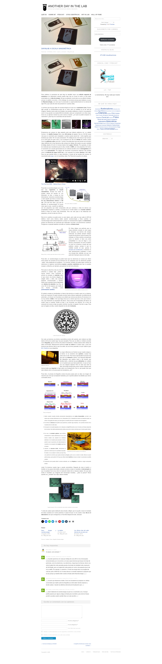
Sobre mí (52, 14)
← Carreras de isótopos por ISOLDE (48, 643)
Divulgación (105, 115)
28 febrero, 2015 (51, 51)
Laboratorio (102, 121)
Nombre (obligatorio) (73, 620)
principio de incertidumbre (76, 249)
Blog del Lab (71, 51)
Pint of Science (110, 123)
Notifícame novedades (107, 39)
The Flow (43, 184)
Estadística (99, 117)
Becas (103, 111)
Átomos (116, 129)
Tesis (102, 129)
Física (51, 539)
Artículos (96, 111)
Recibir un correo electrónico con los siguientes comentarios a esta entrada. (62, 631)
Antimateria (115, 109)
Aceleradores (107, 108)
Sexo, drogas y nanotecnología (48, 531)
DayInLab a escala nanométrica (56, 48)
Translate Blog (96, 651)
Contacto (88, 651)
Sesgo (118, 127)
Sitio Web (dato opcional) (74, 628)
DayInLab (43, 51)
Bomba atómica (108, 111)
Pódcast (60, 14)
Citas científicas (72, 14)
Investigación (114, 119)
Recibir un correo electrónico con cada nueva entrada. (57, 635)
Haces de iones (102, 119)
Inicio (82, 651)
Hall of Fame (96, 14)
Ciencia (102, 112)
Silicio (98, 129)
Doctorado (111, 115)
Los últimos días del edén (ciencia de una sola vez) (81, 531)
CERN (96, 113)
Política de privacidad (116, 651)
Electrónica (116, 115)
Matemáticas (111, 121)
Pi (106, 123)
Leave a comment (61, 51)
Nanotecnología (60, 539)
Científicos (109, 113)
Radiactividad (115, 125)
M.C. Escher (44, 348)
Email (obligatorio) (73, 624)
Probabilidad (117, 123)
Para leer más (105, 651)
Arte (119, 109)
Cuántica (47, 539)
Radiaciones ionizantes (100, 125)
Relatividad (101, 127)
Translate (112, 24)
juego (52, 156)
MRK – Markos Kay (54, 184)
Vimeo (63, 184)
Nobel (104, 123)
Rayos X (97, 127)
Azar (99, 111)
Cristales (117, 113)
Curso (97, 115)
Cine (113, 113)
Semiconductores (113, 127)
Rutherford (106, 127)
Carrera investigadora (116, 111)
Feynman (111, 117)
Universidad (109, 128)
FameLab (105, 117)
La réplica (60, 530)
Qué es (44, 14)
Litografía (55, 539)
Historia (109, 119)
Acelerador (97, 109)
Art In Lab (85, 14)
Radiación (109, 125)
